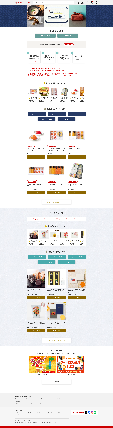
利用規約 (16, 422)
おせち (47, 398)
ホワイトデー (66, 398)
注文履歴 (82, 3)
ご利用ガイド (17, 420)
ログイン (78, 3)
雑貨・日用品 (28, 416)
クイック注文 (87, 3)
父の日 (27, 398)
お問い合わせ (29, 420)
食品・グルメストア (34, 403)
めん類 (16, 416)
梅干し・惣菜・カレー (18, 414)
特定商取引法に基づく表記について (34, 422)
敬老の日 (37, 398)
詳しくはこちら (36, 157)
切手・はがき (17, 412)
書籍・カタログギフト (61, 416)
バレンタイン (59, 398)
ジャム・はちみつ (29, 414)
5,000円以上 (66, 119)
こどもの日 (22, 398)
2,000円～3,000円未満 (57, 114)
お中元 (32, 398)
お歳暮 (42, 398)
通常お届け (68, 35)
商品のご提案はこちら (52, 422)
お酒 (59, 414)
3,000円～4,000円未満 (77, 114)
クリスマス (52, 398)
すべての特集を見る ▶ (56, 382)
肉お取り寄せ (39, 412)
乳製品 (59, 412)
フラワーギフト (50, 416)
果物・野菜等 (50, 412)
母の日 (16, 398)
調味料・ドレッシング (40, 414)
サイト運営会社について (23, 422)
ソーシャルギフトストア (51, 403)
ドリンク (49, 414)
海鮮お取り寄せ (28, 412)
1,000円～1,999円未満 (37, 114)
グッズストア (42, 403)
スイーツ (38, 416)
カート (92, 3)
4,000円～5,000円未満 (46, 119)
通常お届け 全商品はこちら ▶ (56, 340)
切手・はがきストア (18, 403)
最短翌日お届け (45, 35)
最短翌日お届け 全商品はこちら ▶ (56, 202)
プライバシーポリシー (44, 422)
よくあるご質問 (23, 420)
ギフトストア (26, 403)
